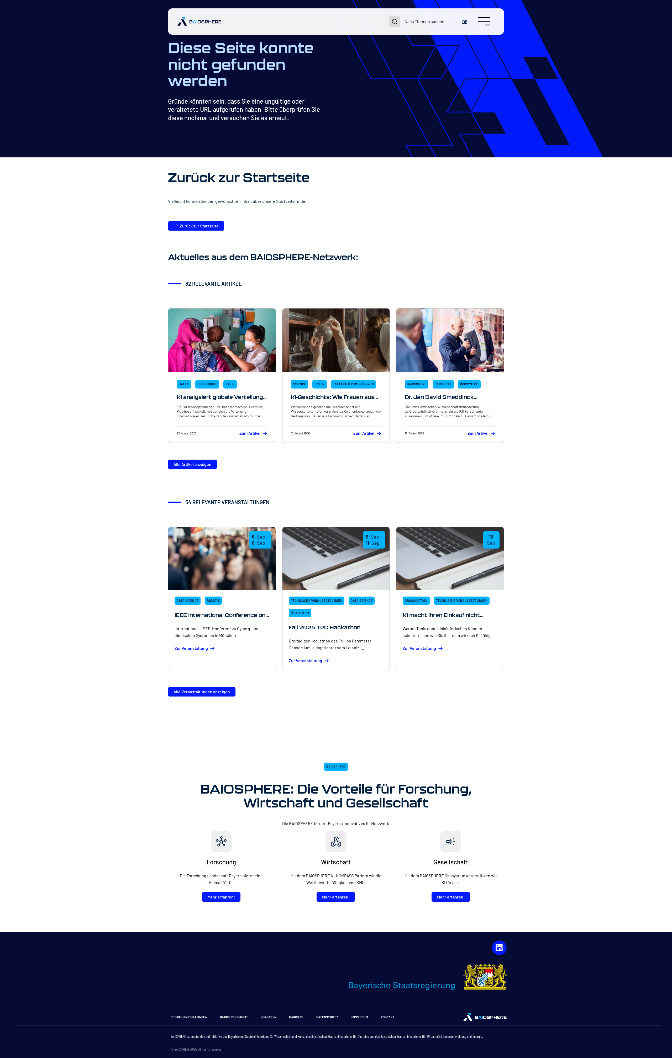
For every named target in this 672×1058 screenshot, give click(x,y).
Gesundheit (207, 384)
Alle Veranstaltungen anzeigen (202, 691)
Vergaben (268, 1017)
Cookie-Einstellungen (189, 1017)
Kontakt (388, 1017)
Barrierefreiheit (234, 1017)
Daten (184, 384)
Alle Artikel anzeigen (192, 464)
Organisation (416, 600)
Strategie (443, 384)
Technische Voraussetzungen (317, 600)
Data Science (187, 600)
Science (299, 384)
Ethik (230, 384)
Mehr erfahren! (221, 896)
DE (464, 21)
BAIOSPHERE (416, 384)
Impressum (359, 1017)
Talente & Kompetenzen (353, 384)
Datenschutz (327, 1017)
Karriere (296, 1017)
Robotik (213, 600)
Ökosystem (469, 384)
